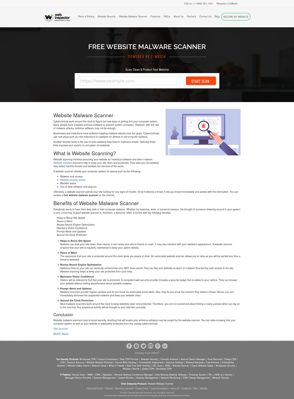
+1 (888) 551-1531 (198, 3)
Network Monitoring (170, 378)
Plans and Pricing (95, 388)
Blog (217, 16)
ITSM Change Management (196, 378)
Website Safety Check (78, 366)
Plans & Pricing (86, 16)
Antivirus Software (174, 363)
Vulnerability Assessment (151, 363)
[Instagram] (136, 346)
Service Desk (78, 375)
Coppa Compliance (107, 359)
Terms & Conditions (159, 388)
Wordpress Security (225, 366)
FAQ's (167, 16)
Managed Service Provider (78, 378)
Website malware (62, 162)
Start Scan (200, 81)
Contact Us (205, 16)
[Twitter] (143, 346)
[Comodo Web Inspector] (57, 17)
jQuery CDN (148, 369)
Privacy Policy (141, 388)
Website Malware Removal (99, 363)
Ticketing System (197, 375)
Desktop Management (147, 378)
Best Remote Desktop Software (170, 375)
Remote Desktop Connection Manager (134, 375)
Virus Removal (215, 359)
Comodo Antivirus (169, 359)
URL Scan (157, 366)
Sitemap (203, 388)
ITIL (210, 375)
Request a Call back (124, 388)
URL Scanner (60, 328)
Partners (191, 16)
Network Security (220, 378)
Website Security (106, 16)
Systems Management (105, 378)
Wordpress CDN (87, 359)
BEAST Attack (60, 333)
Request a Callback (227, 3)
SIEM (167, 366)
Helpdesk (107, 375)
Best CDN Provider (129, 359)
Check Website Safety (202, 366)
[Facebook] (129, 346)
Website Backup (181, 366)
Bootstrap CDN (164, 369)
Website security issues (72, 179)
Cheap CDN (230, 359)
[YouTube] (150, 346)
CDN (62, 363)
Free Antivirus (212, 363)
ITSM (97, 375)
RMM (90, 375)
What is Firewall (116, 366)
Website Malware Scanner (133, 16)
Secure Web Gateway (126, 363)
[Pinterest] (157, 346)
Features (155, 16)
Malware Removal (194, 363)
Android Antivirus (75, 363)
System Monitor (126, 378)
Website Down (99, 366)
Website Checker (131, 369)
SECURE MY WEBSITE (235, 16)
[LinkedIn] (165, 346)
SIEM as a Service (223, 375)
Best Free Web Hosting (138, 366)
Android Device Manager (193, 359)
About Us (178, 16)
